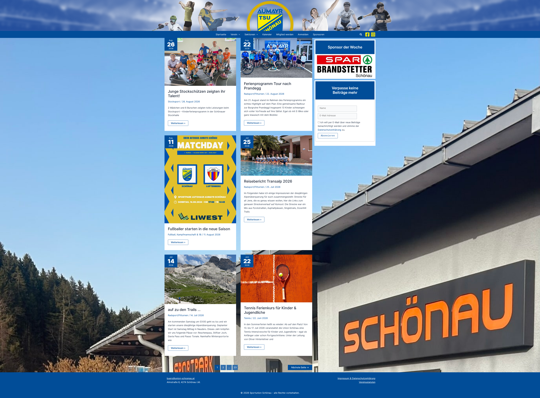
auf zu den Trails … (184, 309)
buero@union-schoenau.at (181, 378)
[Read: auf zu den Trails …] (200, 279)
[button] (238, 34)
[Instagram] (373, 34)
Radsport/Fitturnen (254, 93)
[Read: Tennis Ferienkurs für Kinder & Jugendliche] (276, 278)
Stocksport (174, 101)
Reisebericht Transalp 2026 (268, 181)
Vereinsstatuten (367, 382)
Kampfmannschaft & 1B (189, 234)
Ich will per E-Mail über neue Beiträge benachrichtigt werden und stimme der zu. (339, 126)
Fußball (172, 234)
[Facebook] (367, 34)
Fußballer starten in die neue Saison (199, 229)
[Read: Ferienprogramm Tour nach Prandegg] (276, 57)
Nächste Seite (300, 367)
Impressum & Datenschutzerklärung (356, 378)
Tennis (247, 318)
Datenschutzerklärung (329, 129)
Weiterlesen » (179, 124)
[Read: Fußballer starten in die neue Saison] (200, 179)
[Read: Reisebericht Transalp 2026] (276, 155)
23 (235, 367)
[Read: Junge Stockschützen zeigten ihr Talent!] (200, 61)
